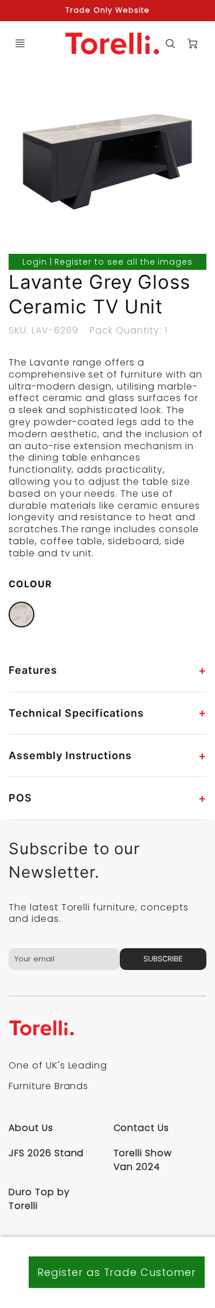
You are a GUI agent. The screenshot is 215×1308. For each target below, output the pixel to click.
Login (34, 262)
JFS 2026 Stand (46, 1153)
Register (73, 262)
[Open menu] (20, 43)
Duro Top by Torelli (39, 1198)
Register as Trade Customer (116, 1272)
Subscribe (163, 959)
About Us (31, 1127)
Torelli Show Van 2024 (143, 1159)
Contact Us (142, 1127)
